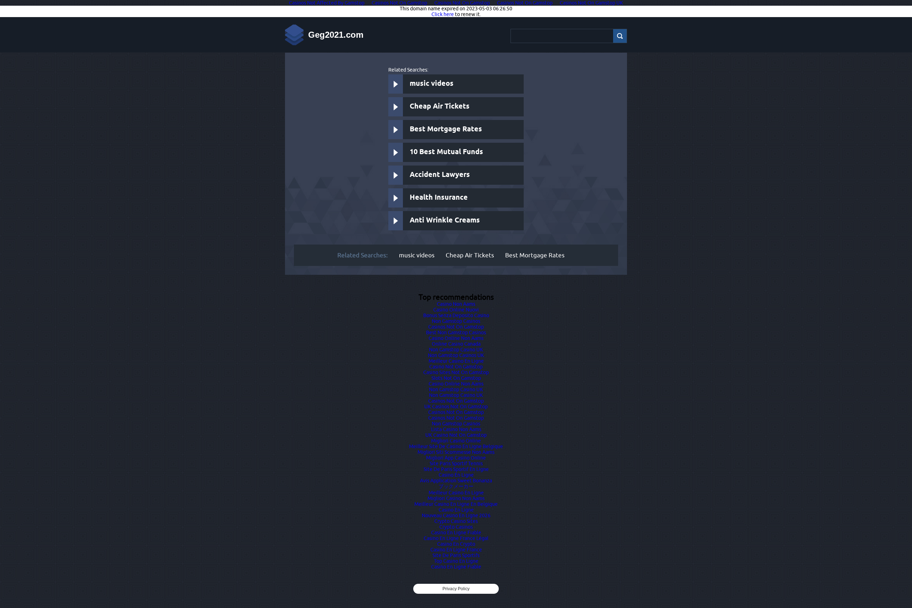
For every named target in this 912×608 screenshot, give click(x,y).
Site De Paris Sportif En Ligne (456, 469)
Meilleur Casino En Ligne (456, 361)
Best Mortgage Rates (446, 129)
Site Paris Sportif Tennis (456, 463)
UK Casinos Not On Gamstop (456, 406)
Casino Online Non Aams (456, 338)
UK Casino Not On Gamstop (456, 435)
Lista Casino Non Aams (456, 429)
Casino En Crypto (456, 544)
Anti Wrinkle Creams (445, 220)
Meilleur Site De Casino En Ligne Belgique (456, 446)
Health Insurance (439, 198)
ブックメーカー (456, 486)
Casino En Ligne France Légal (456, 538)
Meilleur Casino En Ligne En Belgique (456, 504)
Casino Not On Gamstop (456, 366)
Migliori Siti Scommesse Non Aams (456, 452)
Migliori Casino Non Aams (456, 498)
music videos (432, 84)
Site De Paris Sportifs (456, 555)
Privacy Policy (456, 588)
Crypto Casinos (456, 527)
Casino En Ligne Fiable (456, 532)
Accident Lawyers (440, 175)
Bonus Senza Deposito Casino (456, 315)
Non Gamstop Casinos (456, 321)
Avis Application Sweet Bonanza (456, 480)
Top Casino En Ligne (456, 561)
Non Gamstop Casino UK (456, 349)
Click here (442, 14)
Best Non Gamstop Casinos (456, 332)
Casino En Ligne (456, 475)
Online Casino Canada (456, 344)
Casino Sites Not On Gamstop (456, 372)
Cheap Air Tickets (440, 106)
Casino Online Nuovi (456, 310)
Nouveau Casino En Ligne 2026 (456, 515)
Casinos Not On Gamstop (456, 327)
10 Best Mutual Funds (446, 152)
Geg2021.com (335, 35)
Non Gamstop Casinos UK (456, 355)
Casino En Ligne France (456, 549)
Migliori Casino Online (456, 441)
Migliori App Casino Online (456, 458)
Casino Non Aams (456, 304)
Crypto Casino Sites (456, 521)
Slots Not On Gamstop (456, 378)
